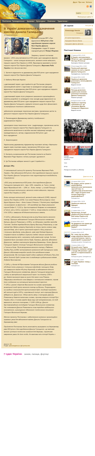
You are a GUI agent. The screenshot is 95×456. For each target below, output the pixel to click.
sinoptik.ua (74, 170)
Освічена (51, 21)
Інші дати (88, 25)
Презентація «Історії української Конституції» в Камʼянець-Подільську (81, 214)
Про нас (81, 2)
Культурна (40, 21)
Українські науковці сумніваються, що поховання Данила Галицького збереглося (79, 105)
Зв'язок (89, 2)
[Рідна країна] (14, 9)
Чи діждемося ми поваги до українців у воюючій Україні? (81, 225)
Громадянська (18, 21)
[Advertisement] (47, 388)
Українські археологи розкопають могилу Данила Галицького (81, 81)
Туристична (62, 21)
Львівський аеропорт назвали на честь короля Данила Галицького (80, 70)
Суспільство (26, 345)
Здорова (30, 21)
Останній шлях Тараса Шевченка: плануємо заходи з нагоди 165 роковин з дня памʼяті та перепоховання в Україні (81, 250)
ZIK (11, 344)
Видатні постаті (76, 84)
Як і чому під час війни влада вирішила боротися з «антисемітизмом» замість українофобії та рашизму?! (81, 237)
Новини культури (83, 63)
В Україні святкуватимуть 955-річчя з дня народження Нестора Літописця (81, 59)
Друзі (75, 2)
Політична (6, 21)
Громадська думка (76, 229)
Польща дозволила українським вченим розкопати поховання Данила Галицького (79, 92)
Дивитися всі (87, 176)
